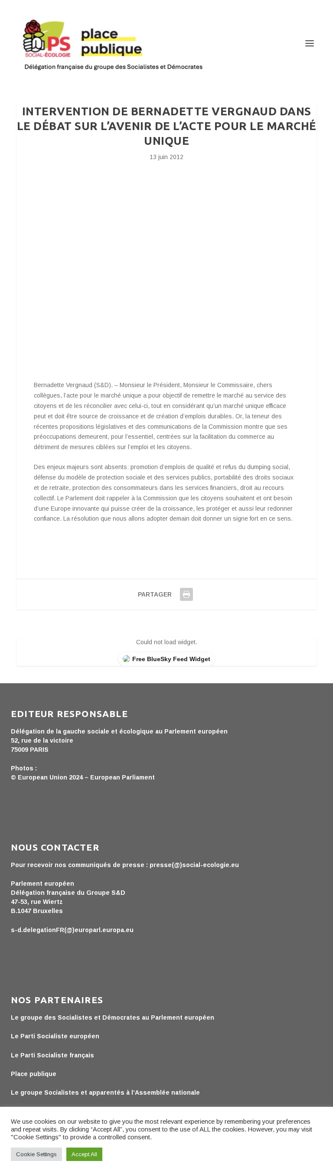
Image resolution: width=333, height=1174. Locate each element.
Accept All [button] (84, 1154)
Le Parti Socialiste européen (55, 1036)
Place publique (33, 1073)
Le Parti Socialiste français (52, 1055)
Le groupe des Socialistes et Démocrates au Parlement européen (112, 1017)
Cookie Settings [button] (36, 1154)
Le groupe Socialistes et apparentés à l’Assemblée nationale (105, 1092)
